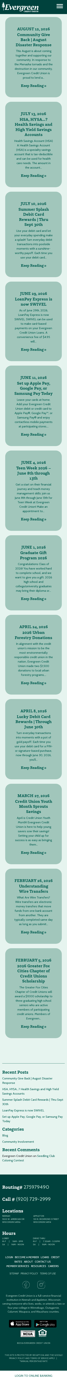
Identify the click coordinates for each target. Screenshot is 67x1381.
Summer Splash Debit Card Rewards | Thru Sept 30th (33, 217)
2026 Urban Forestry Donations (33, 635)
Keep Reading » (33, 85)
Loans (45, 1257)
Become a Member (27, 1257)
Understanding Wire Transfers (33, 889)
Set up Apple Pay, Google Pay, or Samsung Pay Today (33, 388)
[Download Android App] (45, 1324)
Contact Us (43, 1261)
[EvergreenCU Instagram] (41, 1284)
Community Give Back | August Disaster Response (34, 39)
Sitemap (14, 1273)
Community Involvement (18, 1141)
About (28, 1261)
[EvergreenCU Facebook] (26, 1284)
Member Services (17, 1266)
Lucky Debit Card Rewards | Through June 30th (33, 721)
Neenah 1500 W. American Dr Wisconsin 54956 (13, 1219)
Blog (5, 1135)
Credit (55, 1257)
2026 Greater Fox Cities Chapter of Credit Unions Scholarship (33, 973)
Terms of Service (39, 1358)
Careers (53, 1266)
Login (9, 1257)
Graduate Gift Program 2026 (33, 555)
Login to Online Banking (33, 1375)
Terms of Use (48, 1273)
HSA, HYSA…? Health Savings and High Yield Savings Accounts (33, 127)
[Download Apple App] (20, 1324)
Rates (18, 1261)
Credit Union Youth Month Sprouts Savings (33, 806)
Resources (38, 1266)
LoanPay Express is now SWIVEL (33, 302)
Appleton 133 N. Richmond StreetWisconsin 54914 (46, 1219)
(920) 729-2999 (33, 1199)
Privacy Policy (29, 1273)
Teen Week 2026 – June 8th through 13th (33, 473)
